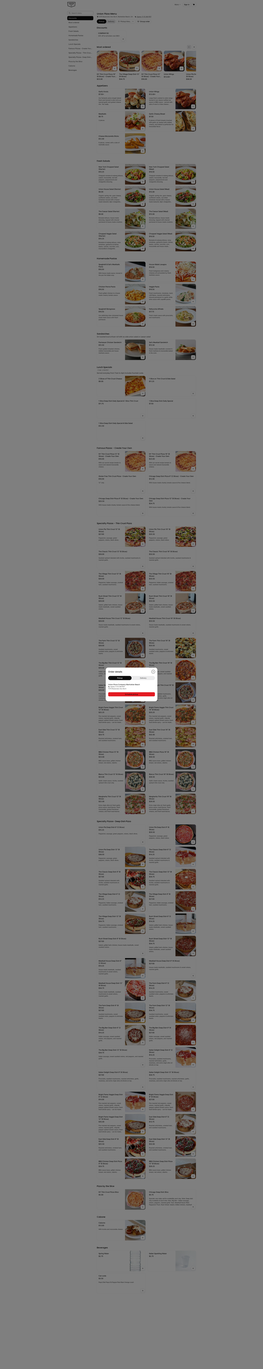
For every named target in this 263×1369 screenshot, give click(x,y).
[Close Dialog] (153, 671)
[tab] (120, 678)
